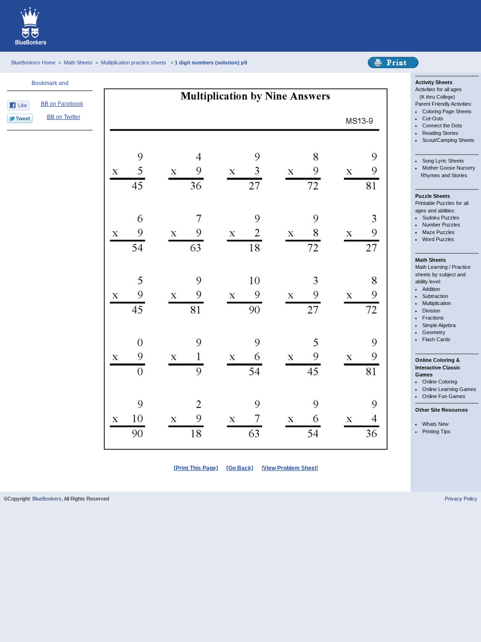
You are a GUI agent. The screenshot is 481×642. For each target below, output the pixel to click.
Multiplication (436, 303)
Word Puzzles (438, 239)
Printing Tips (436, 431)
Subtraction (435, 296)
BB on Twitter (63, 117)
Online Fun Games (443, 396)
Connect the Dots (442, 125)
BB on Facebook (62, 104)
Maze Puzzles (438, 232)
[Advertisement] (49, 154)
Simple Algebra (439, 325)
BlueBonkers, (48, 498)
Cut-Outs (432, 118)
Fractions (433, 318)
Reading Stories (440, 133)
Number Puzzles (441, 224)
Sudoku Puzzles (440, 217)
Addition (431, 289)
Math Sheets (78, 62)
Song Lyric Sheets (443, 161)
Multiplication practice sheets (134, 62)
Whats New (435, 424)
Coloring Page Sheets (447, 111)
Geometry (433, 332)
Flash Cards (436, 339)
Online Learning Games (449, 389)
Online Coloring (439, 381)
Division (431, 310)
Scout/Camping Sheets (448, 140)
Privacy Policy (461, 498)
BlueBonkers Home (33, 62)
